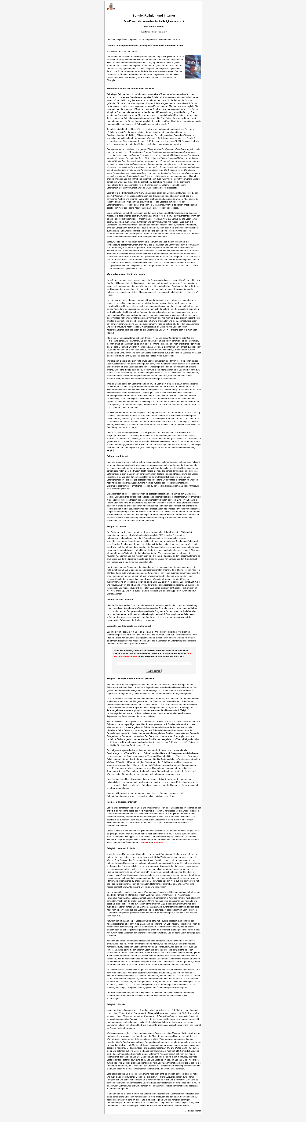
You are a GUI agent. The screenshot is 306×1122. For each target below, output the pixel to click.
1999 (111, 9)
